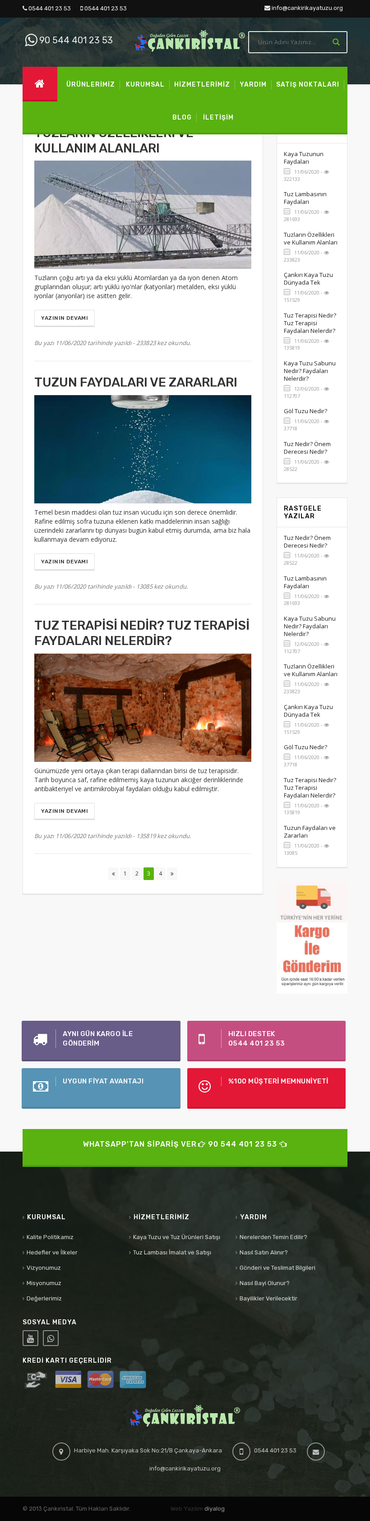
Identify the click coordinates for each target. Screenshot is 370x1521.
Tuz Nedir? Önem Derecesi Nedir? (307, 448)
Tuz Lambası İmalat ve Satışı (172, 1252)
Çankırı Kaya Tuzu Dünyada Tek (308, 278)
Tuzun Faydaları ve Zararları (310, 831)
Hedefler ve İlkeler (52, 1252)
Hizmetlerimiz (162, 1217)
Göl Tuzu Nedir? (305, 411)
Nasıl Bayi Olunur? (265, 1283)
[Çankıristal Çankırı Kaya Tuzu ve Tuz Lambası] (190, 40)
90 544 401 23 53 (75, 40)
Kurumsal (46, 1217)
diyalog (214, 1508)
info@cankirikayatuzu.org (306, 8)
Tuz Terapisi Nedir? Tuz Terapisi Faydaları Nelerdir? (310, 323)
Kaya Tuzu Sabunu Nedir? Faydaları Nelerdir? (310, 371)
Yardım (253, 1217)
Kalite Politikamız (50, 1237)
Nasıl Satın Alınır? (264, 1252)
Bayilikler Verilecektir (268, 1298)
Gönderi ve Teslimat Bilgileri (277, 1267)
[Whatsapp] (51, 1338)
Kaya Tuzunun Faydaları (304, 158)
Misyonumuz (44, 1283)
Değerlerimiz (44, 1298)
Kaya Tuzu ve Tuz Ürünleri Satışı (176, 1237)
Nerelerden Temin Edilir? (273, 1237)
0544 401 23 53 (49, 8)
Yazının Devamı (64, 318)
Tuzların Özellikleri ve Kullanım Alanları (311, 238)
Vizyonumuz (44, 1267)
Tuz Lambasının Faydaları (305, 198)
